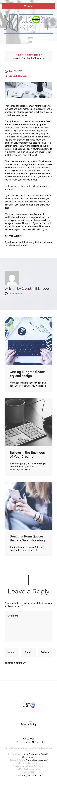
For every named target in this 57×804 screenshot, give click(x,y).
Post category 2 (32, 55)
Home (18, 55)
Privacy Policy (28, 724)
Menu (30, 6)
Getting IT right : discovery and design (28, 374)
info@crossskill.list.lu (31, 775)
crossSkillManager (18, 76)
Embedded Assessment (37, 760)
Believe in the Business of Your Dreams (27, 454)
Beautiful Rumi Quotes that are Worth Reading (27, 538)
